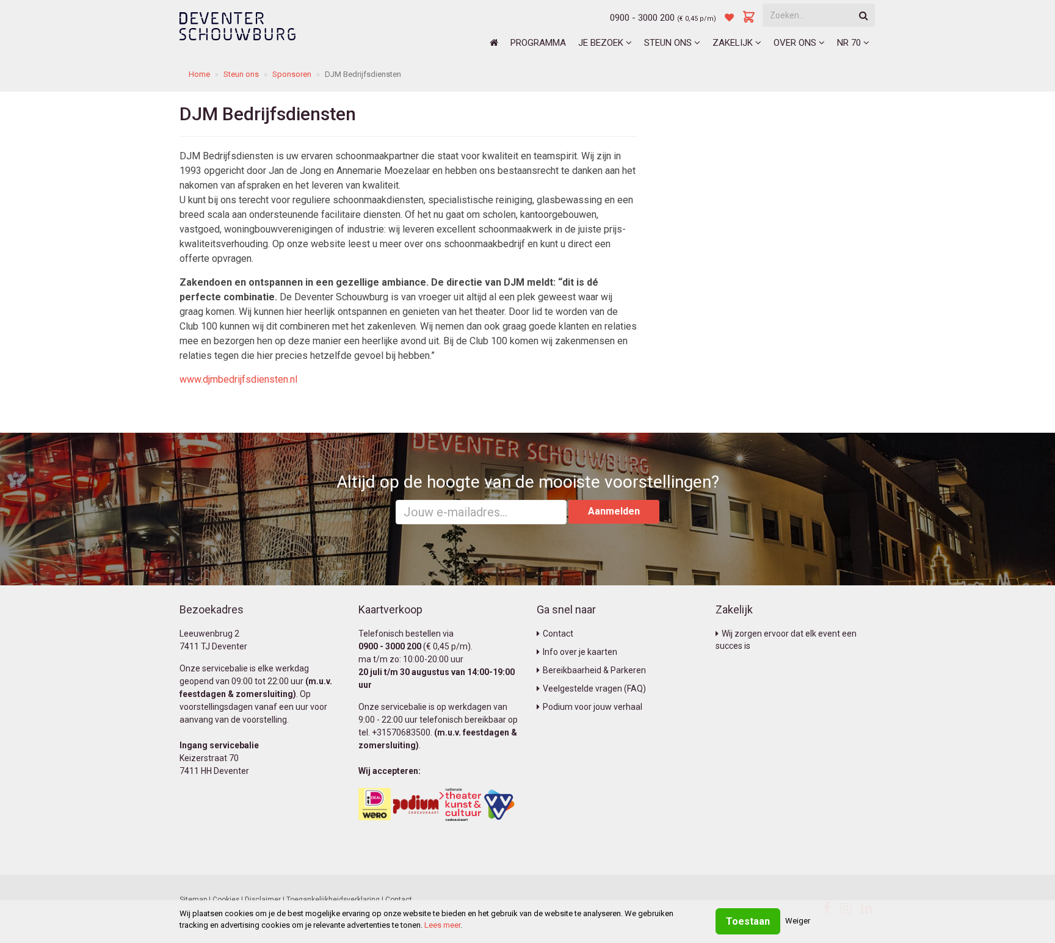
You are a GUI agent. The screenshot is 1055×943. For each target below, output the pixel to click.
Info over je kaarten (580, 652)
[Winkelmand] (749, 17)
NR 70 (850, 42)
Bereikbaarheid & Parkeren (594, 670)
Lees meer (442, 925)
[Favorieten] (729, 17)
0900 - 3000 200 (642, 17)
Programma (538, 42)
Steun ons (669, 42)
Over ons (796, 42)
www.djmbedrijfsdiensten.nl (238, 379)
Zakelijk (733, 42)
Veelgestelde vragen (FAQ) (594, 688)
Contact (558, 633)
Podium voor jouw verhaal (592, 707)
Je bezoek (602, 42)
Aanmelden (614, 511)
